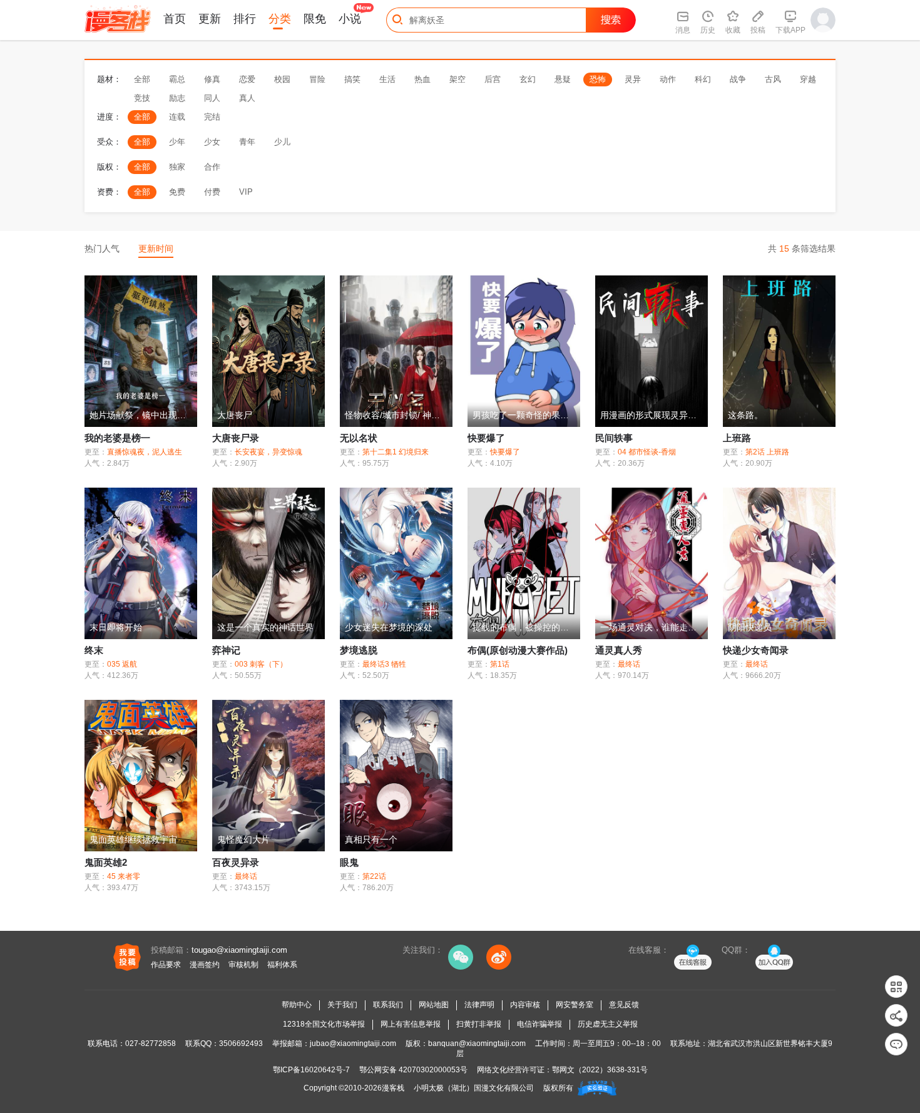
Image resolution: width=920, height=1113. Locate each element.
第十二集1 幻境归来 (395, 452)
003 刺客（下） (261, 664)
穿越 (808, 79)
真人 (247, 98)
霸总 (177, 79)
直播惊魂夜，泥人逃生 (144, 452)
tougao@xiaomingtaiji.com (239, 950)
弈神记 (226, 650)
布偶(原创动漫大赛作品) (518, 650)
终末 (93, 650)
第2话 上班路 (767, 452)
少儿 (282, 141)
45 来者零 (123, 876)
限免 (315, 19)
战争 (738, 79)
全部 (142, 79)
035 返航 (122, 664)
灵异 (633, 79)
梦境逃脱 (358, 650)
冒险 (317, 79)
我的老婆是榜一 (117, 438)
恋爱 (247, 79)
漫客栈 (393, 1088)
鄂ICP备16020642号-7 (311, 1069)
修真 (212, 79)
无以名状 (358, 438)
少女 (212, 141)
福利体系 (282, 964)
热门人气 (102, 249)
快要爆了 (486, 438)
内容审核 (525, 1004)
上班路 (737, 438)
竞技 (142, 98)
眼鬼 (349, 862)
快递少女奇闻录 (756, 650)
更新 (209, 19)
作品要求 (166, 964)
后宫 (492, 79)
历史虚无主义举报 (608, 1024)
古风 (773, 79)
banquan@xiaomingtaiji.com (477, 1043)
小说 (350, 19)
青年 (247, 141)
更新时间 (155, 249)
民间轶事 (614, 438)
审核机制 (243, 964)
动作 (668, 79)
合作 (212, 167)
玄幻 (527, 79)
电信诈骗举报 (539, 1024)
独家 (177, 167)
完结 (212, 116)
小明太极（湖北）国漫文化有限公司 (474, 1088)
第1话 (499, 664)
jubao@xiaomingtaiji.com (353, 1043)
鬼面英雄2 (105, 862)
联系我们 (388, 1004)
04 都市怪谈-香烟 (647, 452)
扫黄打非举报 (478, 1024)
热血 (422, 79)
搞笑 (352, 79)
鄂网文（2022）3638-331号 (600, 1069)
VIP (246, 192)
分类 (279, 19)
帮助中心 (297, 1004)
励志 (177, 98)
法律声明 (479, 1004)
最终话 (629, 664)
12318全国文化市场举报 (324, 1024)
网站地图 (434, 1004)
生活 (387, 79)
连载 (177, 116)
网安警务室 (574, 1004)
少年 (177, 141)
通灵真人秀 (618, 650)
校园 (282, 79)
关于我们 (342, 1004)
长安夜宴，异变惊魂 (268, 452)
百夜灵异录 (235, 862)
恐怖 (598, 79)
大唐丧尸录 (235, 438)
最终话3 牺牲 (384, 664)
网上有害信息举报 (411, 1024)
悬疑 (563, 79)
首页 (174, 19)
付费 (212, 192)
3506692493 (241, 1043)
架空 (457, 79)
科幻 (703, 79)
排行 (244, 19)
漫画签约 (205, 964)
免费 (177, 192)
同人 (212, 98)
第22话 (374, 876)
